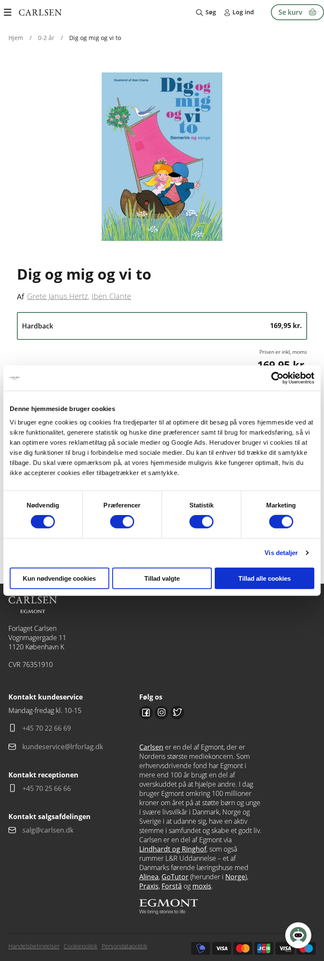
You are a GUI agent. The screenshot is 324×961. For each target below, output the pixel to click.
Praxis (149, 886)
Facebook (146, 712)
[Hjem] (40, 12)
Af (20, 296)
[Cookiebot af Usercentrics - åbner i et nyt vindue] (277, 378)
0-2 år (46, 38)
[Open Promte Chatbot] (298, 935)
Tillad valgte (162, 578)
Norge (235, 876)
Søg (210, 12)
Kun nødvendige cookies (59, 578)
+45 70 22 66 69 (46, 728)
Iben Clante (111, 296)
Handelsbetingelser (33, 946)
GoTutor (175, 876)
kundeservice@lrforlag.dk (62, 746)
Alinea (149, 876)
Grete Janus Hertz (57, 296)
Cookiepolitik (80, 946)
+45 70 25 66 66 (46, 788)
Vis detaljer (281, 552)
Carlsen (151, 747)
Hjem (15, 38)
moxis (201, 886)
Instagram (161, 712)
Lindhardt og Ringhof (172, 849)
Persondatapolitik (124, 946)
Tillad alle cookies (264, 578)
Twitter (177, 712)
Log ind (243, 12)
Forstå (172, 886)
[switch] (122, 522)
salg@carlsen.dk (48, 830)
